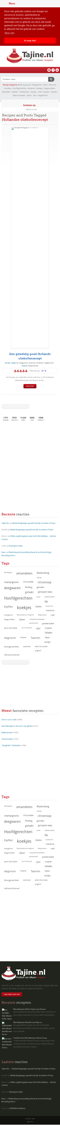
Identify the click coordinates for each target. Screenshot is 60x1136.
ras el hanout (26, 628)
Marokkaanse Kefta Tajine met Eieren (29, 1009)
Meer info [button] (9, 33)
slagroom (10, 637)
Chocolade (28, 581)
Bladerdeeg (43, 573)
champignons (11, 582)
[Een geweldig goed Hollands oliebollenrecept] (30, 237)
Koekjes (39, 88)
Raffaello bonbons (17, 1108)
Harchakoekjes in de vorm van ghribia (17, 726)
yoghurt (38, 650)
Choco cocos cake (8, 719)
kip (46, 601)
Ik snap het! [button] (30, 40)
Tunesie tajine (7, 739)
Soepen (46, 92)
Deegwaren (37, 85)
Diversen (52, 85)
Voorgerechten (11, 646)
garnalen (40, 587)
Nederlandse (33, 366)
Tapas (29, 95)
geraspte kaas (45, 591)
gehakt (29, 592)
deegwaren (12, 588)
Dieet (45, 85)
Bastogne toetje (16, 546)
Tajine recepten (18, 95)
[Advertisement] (23, 445)
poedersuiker (48, 623)
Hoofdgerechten (19, 88)
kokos (39, 606)
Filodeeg (28, 587)
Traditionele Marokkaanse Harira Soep (30, 1038)
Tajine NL (5, 523)
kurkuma (49, 606)
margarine (8, 615)
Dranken (7, 88)
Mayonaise (42, 615)
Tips (35, 95)
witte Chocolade (41, 647)
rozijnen (48, 628)
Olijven (22, 619)
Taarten (54, 92)
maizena (50, 610)
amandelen (24, 573)
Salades (14, 92)
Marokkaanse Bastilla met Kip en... (28, 1022)
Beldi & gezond (24, 85)
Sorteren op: (29, 105)
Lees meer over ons (12, 994)
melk (53, 615)
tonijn (47, 642)
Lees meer (30, 386)
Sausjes (33, 92)
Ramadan (6, 92)
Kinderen (31, 88)
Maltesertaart (7, 732)
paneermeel (33, 623)
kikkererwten (50, 597)
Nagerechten (49, 88)
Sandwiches (24, 92)
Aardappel (8, 572)
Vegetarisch (43, 95)
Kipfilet (8, 606)
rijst (38, 628)
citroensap (44, 582)
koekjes (24, 607)
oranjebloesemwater (37, 619)
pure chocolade (10, 628)
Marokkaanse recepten (25, 615)
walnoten (27, 647)
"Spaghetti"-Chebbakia (11, 745)
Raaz (3, 552)
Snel (40, 92)
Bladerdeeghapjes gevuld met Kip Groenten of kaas (33, 523)
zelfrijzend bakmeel (11, 655)
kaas (38, 597)
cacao (39, 578)
